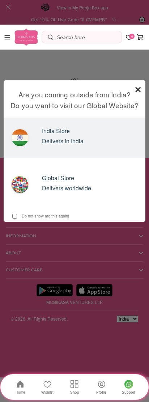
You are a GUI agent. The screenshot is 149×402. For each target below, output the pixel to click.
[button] (7, 37)
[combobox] (87, 37)
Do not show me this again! (45, 216)
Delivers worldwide (66, 188)
